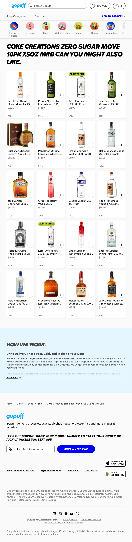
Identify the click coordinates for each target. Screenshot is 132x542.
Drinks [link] (20, 403)
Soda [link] (30, 403)
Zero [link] (40, 403)
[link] (19, 5)
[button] (119, 6)
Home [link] (9, 403)
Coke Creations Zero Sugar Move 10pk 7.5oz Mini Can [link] (75, 403)
